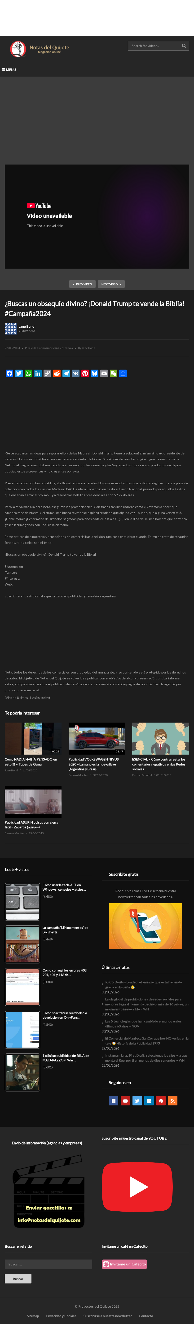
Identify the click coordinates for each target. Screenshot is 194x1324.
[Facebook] (113, 1100)
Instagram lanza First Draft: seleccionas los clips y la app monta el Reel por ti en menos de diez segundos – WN (146, 1057)
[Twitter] (137, 1100)
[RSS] (172, 1100)
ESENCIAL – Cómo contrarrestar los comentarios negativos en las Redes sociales (158, 764)
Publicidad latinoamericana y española (49, 348)
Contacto (146, 1316)
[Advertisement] (97, 17)
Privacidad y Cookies (61, 1316)
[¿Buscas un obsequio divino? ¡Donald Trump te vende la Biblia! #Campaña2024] (33, 739)
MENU (11, 69)
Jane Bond (26, 326)
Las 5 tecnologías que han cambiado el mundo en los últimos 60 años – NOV (143, 1023)
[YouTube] (125, 1100)
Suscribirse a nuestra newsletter (108, 1316)
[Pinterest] (161, 1100)
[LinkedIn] (149, 1100)
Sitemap (33, 1316)
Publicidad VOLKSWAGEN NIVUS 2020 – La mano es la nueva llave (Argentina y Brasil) (94, 764)
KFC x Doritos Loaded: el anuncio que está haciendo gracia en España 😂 (143, 984)
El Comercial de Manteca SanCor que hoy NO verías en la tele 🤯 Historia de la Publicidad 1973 (147, 1040)
